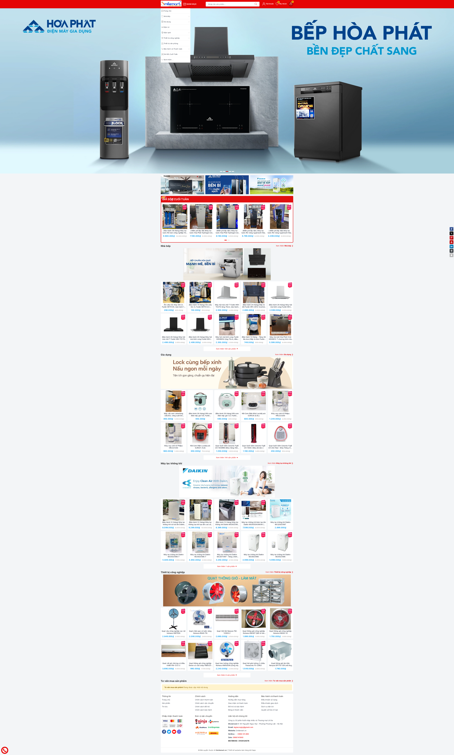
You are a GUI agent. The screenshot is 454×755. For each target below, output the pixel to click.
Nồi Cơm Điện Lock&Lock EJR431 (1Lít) (200, 447)
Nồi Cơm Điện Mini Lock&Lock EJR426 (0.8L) (254, 414)
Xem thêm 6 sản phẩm (226, 675)
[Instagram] (179, 732)
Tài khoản (269, 4)
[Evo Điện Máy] (227, 63)
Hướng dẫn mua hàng (237, 700)
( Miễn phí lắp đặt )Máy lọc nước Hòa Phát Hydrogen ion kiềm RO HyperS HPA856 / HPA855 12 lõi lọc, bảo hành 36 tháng (201, 232)
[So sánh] (186, 216)
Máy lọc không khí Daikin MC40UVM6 (254, 556)
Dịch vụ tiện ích (267, 707)
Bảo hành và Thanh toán (173, 49)
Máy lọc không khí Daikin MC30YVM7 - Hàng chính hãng (227, 556)
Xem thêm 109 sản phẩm (226, 349)
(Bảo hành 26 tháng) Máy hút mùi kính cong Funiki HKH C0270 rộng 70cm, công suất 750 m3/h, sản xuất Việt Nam (280, 306)
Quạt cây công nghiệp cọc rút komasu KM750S (173, 632)
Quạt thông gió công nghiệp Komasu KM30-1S (280, 632)
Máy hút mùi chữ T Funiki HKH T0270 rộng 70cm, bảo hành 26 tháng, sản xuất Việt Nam (227, 306)
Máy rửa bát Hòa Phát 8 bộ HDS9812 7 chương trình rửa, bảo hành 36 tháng (280, 338)
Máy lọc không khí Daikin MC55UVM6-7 (173, 556)
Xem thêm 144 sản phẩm (226, 457)
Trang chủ (166, 700)
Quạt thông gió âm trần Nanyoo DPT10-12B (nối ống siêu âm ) (280, 664)
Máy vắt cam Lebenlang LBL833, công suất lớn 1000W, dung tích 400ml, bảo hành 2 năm (173, 414)
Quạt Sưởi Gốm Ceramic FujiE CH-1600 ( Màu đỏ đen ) (253, 447)
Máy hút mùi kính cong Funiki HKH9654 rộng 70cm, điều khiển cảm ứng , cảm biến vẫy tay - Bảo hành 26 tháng (227, 338)
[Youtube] (174, 732)
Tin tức (165, 707)
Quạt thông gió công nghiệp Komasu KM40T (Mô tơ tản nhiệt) (254, 632)
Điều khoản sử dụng (269, 700)
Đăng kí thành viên (235, 710)
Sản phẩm (166, 703)
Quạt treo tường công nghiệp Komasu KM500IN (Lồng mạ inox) (227, 664)
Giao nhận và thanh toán (238, 703)
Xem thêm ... (168, 60)
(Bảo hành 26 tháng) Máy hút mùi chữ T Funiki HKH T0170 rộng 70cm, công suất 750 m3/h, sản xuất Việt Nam (173, 338)
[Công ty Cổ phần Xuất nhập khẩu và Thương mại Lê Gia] (171, 3)
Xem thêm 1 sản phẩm (226, 566)
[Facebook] (164, 732)
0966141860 (238, 737)
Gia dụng (167, 22)
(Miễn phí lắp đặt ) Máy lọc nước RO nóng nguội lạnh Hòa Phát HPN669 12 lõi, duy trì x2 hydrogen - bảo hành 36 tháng (253, 232)
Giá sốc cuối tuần (175, 199)
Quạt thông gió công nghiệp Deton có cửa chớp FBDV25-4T (200, 664)
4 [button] (230, 171)
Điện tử (166, 27)
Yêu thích (282, 4)
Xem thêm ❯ (284, 246)
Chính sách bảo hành (203, 710)
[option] (227, 63)
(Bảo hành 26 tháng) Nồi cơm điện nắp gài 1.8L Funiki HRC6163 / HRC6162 (200, 414)
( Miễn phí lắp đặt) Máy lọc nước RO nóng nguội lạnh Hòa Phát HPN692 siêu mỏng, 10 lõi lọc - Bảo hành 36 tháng (279, 232)
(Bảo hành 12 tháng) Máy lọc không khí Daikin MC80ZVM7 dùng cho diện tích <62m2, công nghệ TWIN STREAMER (227, 523)
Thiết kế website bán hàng (238, 750)
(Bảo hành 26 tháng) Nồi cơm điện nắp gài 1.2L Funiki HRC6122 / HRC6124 (227, 414)
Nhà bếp (167, 16)
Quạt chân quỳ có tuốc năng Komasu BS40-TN (200, 632)
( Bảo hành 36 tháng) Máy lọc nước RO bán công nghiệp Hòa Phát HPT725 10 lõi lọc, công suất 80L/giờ (175, 232)
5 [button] (233, 171)
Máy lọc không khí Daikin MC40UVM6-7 (200, 556)
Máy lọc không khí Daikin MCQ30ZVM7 (280, 523)
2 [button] (224, 171)
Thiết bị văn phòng (171, 43)
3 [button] (227, 171)
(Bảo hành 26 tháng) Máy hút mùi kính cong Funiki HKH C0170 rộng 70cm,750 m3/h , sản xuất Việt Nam (200, 338)
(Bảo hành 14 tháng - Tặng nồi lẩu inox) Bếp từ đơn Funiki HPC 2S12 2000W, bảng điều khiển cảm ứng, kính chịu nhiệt (254, 338)
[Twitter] (169, 732)
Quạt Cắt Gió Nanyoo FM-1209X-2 (227, 632)
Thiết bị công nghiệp (172, 38)
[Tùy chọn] (190, 216)
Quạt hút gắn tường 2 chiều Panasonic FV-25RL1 (254, 664)
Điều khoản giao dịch (269, 703)
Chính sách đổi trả (202, 707)
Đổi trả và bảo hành (236, 707)
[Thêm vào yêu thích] (169, 216)
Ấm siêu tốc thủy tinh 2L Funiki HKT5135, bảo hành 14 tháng (173, 306)
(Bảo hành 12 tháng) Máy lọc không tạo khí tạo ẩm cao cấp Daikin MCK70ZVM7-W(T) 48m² (200, 523)
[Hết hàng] (242, 292)
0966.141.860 (243, 734)
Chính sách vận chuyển (204, 703)
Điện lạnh (167, 33)
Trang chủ (167, 11)
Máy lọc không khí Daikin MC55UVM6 (280, 556)
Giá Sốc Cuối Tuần (171, 54)
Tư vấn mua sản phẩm (174, 681)
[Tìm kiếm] (256, 4)
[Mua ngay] (163, 216)
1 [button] (221, 171)
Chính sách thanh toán (204, 700)
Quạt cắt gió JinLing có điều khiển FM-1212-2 (173, 664)
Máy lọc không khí (171, 463)
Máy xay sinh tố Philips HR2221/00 (173, 447)
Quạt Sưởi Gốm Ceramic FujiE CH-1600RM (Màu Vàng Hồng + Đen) (227, 447)
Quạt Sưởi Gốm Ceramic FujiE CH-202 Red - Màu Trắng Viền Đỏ (280, 447)
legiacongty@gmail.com (243, 727)
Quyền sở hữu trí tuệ (269, 710)
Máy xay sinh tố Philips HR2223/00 (280, 414)
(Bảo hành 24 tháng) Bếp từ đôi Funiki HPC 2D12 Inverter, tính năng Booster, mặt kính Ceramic (253, 306)
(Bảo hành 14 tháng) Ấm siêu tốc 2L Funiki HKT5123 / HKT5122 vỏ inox (200, 306)
